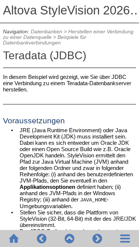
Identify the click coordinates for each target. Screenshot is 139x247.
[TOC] (125, 238)
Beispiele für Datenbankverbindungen (44, 40)
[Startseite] (14, 238)
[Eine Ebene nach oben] (69, 238)
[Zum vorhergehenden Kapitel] (42, 238)
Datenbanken (46, 31)
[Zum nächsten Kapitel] (97, 238)
